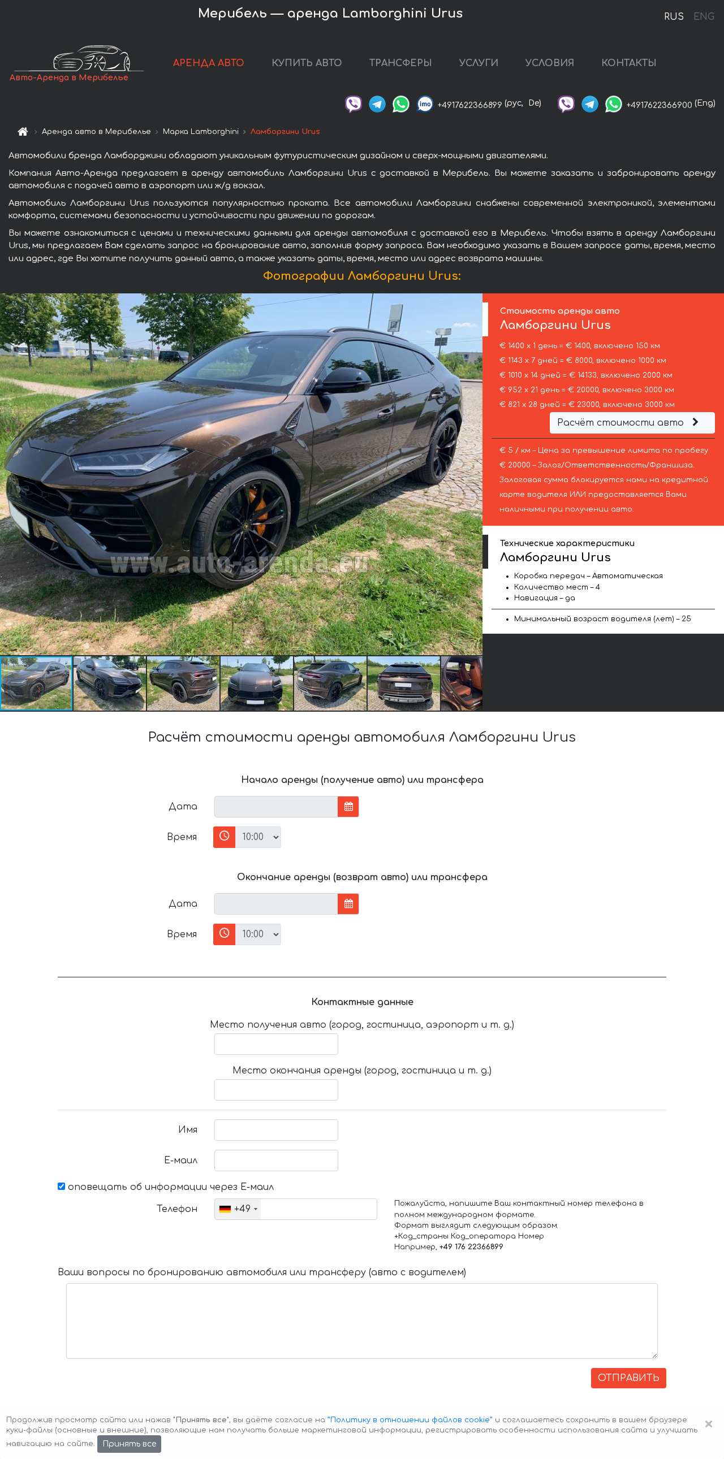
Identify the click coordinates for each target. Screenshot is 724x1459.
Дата (183, 807)
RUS (674, 17)
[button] (110, 683)
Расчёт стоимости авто (622, 423)
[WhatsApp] (401, 103)
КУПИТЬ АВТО (307, 63)
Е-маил (180, 1160)
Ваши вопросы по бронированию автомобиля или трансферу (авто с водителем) (262, 1272)
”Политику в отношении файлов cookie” (410, 1420)
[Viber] (353, 103)
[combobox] (238, 1209)
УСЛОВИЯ (549, 63)
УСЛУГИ (478, 63)
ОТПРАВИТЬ (629, 1378)
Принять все (129, 1444)
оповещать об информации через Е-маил (169, 1187)
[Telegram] (377, 103)
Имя (187, 1130)
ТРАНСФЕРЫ (400, 63)
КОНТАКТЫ (629, 63)
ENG (703, 17)
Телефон (177, 1209)
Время (182, 837)
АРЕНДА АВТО (208, 63)
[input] (276, 806)
